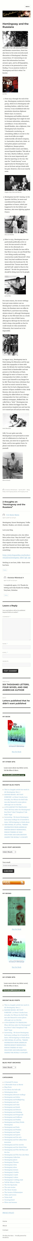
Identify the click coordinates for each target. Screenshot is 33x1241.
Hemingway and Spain (12, 1132)
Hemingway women (11, 1170)
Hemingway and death (12, 1107)
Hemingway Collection (12, 1157)
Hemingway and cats (11, 1102)
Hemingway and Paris (11, 1127)
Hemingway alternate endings (14, 1095)
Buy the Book (16, 752)
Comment (7, 616)
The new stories (9, 1187)
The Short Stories (10, 1190)
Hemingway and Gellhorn (13, 1117)
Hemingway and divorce (12, 1110)
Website (6, 661)
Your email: (7, 862)
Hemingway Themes (11, 1162)
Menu (27, 6)
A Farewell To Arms (11, 1082)
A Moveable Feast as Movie (13, 1085)
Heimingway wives (10, 1092)
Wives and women (10, 1202)
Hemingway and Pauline (12, 1130)
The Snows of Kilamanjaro (13, 1192)
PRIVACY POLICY (8, 1213)
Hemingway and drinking (13, 1112)
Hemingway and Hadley (12, 1120)
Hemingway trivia (23, 491)
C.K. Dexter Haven (12, 515)
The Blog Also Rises (8, 1235)
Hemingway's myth (11, 1175)
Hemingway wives (10, 1167)
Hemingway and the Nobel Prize (15, 1147)
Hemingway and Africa (12, 1097)
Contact (5, 1230)
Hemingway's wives (11, 1177)
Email (5, 652)
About (5, 1226)
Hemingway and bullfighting (14, 1100)
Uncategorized (9, 1200)
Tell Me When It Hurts (12, 1182)
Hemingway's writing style (13, 1180)
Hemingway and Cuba (11, 1105)
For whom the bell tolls (12, 1090)
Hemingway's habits (11, 1172)
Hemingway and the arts (12, 1137)
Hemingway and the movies (14, 1145)
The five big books (10, 1185)
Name (5, 643)
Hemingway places (11, 491)
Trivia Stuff (8, 1197)
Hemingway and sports (12, 1135)
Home (5, 1221)
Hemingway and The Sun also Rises (16, 1155)
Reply (5, 570)
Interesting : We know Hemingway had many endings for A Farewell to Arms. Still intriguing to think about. (17, 819)
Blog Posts (8, 1087)
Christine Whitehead (11, 489)
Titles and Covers (10, 1195)
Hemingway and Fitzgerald (13, 1115)
